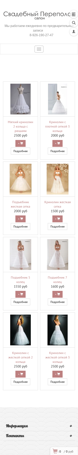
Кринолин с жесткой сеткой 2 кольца (20, 357)
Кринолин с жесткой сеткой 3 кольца (57, 357)
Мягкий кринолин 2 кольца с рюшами (20, 126)
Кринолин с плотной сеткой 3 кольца (57, 126)
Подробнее (20, 151)
